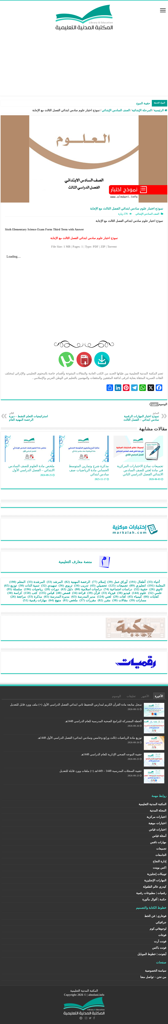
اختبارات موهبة (157, 823)
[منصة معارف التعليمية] (104, 561)
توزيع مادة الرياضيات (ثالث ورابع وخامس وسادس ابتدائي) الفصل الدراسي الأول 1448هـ (90, 737)
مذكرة (35, 596)
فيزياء (108, 593)
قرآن (93, 593)
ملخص (70, 600)
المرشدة (36, 581)
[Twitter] (90, 1018)
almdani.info (96, 994)
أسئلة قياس (159, 835)
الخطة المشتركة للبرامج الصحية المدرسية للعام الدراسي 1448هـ (103, 721)
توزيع (10, 585)
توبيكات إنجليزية (156, 874)
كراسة (14, 593)
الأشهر (145, 696)
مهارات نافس (158, 842)
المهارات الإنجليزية (155, 880)
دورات (52, 589)
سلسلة (14, 589)
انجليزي (137, 585)
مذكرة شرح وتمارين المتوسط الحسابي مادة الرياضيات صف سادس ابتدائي (89, 470)
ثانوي (155, 589)
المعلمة (156, 585)
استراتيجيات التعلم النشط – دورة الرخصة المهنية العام (28, 416)
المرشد (55, 581)
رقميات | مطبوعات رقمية (151, 893)
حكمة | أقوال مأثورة (154, 899)
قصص (63, 593)
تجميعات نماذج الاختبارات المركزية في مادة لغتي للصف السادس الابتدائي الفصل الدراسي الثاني (140, 470)
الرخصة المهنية (77, 581)
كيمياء (135, 596)
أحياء (153, 581)
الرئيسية (159, 110)
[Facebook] (94, 1018)
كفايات (151, 596)
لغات (119, 596)
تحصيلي (98, 585)
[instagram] (86, 1018)
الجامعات (161, 854)
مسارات (137, 600)
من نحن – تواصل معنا (153, 977)
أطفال (137, 581)
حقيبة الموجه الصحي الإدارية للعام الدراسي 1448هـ (111, 754)
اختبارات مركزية (156, 816)
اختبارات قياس (157, 829)
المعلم (17, 581)
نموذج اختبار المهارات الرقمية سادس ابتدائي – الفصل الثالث (141, 416)
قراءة (78, 593)
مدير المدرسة (83, 596)
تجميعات (118, 585)
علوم (154, 404)
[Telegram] (81, 1018)
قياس (46, 593)
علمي (155, 593)
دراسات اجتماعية (118, 589)
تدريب (81, 585)
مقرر (104, 600)
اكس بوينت (159, 867)
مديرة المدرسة (56, 596)
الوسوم (116, 696)
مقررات (87, 600)
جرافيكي (161, 922)
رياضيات (33, 589)
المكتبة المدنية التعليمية (152, 804)
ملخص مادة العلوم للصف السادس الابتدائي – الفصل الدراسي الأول (31, 468)
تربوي (65, 585)
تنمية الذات (29, 585)
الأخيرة (159, 696)
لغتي (104, 596)
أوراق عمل (117, 581)
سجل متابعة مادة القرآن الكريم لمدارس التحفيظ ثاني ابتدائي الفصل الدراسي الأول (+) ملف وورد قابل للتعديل (76, 704)
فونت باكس (159, 947)
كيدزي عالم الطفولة (154, 886)
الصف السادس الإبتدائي (116, 110)
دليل (67, 589)
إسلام (99, 581)
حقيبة (141, 589)
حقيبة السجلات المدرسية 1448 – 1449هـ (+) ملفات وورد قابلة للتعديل (100, 771)
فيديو (123, 593)
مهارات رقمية (35, 600)
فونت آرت (160, 941)
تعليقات (131, 696)
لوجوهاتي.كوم (158, 928)
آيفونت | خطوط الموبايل (151, 954)
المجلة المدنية (158, 810)
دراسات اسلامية (88, 589)
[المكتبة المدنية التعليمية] (84, 16)
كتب (30, 593)
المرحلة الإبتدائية (142, 110)
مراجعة (18, 596)
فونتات (162, 935)
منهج (55, 600)
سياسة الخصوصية (155, 970)
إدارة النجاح (159, 861)
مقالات (120, 600)
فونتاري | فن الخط (155, 916)
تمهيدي (49, 585)
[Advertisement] (84, 61)
